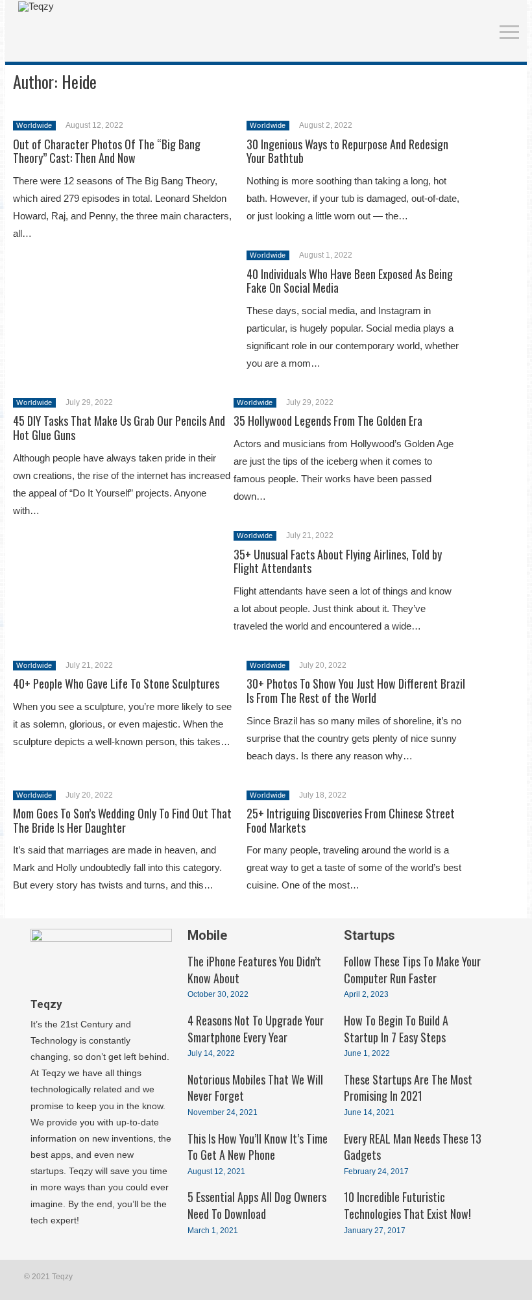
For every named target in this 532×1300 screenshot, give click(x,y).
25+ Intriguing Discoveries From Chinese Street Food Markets (351, 820)
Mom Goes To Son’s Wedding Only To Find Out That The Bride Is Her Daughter (122, 820)
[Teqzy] (36, 6)
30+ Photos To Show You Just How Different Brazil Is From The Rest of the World (356, 690)
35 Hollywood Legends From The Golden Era (328, 420)
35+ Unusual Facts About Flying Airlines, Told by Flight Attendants (338, 561)
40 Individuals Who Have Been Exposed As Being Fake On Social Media (350, 281)
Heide (79, 81)
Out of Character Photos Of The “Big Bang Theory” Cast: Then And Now (106, 151)
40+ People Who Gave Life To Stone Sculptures (116, 683)
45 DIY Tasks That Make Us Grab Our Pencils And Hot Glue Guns (119, 427)
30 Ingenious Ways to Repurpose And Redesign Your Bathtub (347, 151)
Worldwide (34, 125)
